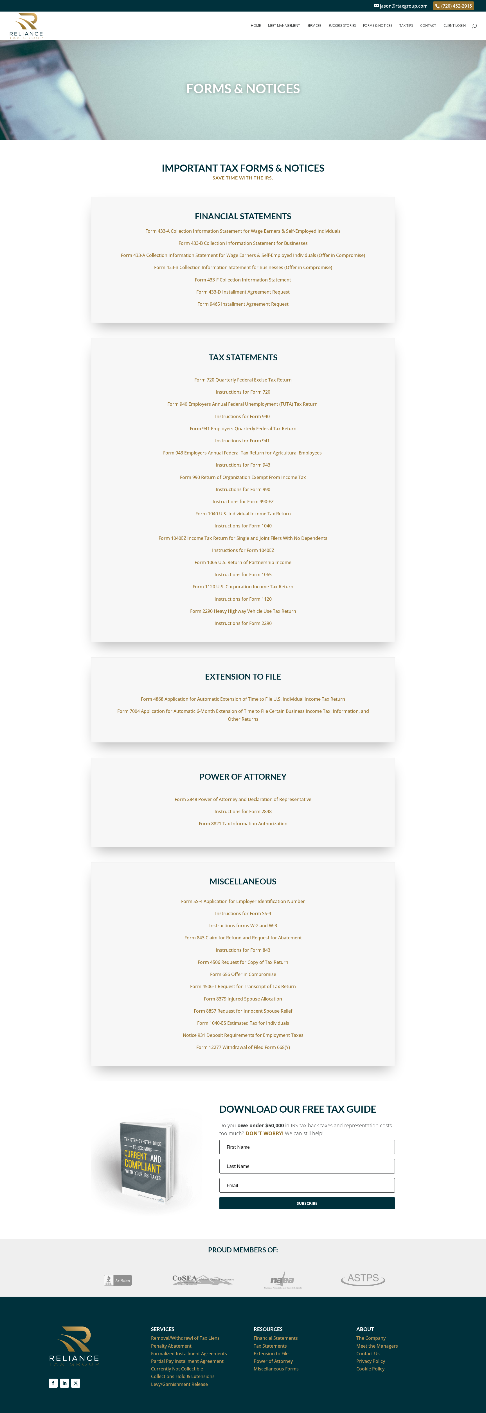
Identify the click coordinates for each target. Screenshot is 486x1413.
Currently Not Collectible (177, 1369)
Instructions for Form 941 (243, 441)
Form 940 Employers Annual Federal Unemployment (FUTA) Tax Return (243, 404)
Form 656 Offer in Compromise (243, 974)
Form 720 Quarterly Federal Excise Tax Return (243, 380)
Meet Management (284, 26)
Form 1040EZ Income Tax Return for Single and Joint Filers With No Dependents (243, 538)
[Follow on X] (75, 1383)
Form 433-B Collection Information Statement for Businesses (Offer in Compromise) (243, 267)
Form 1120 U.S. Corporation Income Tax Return (243, 587)
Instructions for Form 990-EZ (243, 501)
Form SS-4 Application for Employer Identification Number (243, 901)
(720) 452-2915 (456, 6)
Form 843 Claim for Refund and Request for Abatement (243, 938)
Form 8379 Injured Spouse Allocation (243, 999)
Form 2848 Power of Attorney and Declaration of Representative (243, 799)
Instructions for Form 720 (243, 392)
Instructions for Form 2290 (243, 623)
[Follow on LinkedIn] (64, 1383)
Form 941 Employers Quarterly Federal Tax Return (243, 428)
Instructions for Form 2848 (243, 811)
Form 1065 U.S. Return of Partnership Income (243, 562)
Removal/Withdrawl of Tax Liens (185, 1338)
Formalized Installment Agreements (189, 1353)
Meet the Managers (377, 1346)
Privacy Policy (370, 1361)
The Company (371, 1338)
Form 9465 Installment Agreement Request (243, 304)
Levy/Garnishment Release (179, 1384)
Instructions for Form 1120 (243, 599)
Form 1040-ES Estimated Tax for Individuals (243, 1023)
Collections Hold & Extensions (183, 1376)
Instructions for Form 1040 (243, 526)
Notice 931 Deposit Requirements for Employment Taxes (243, 1035)
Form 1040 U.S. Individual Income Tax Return (243, 514)
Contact (428, 26)
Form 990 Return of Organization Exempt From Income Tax (243, 477)
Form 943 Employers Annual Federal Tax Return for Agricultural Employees (243, 453)
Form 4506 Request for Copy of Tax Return (243, 962)
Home (256, 26)
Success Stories (342, 26)
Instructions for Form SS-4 (243, 913)
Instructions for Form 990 (243, 489)
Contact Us (368, 1353)
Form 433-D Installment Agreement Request (243, 292)
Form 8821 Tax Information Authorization (243, 823)
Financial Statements (276, 1338)
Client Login (455, 26)
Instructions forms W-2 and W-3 (243, 925)
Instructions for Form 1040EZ (243, 550)
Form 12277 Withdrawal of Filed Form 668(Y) (243, 1047)
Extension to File (271, 1353)
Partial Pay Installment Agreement (187, 1361)
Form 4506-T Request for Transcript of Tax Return (243, 986)
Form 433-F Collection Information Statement (243, 280)
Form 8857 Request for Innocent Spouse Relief (243, 1011)
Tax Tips (406, 26)
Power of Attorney (273, 1361)
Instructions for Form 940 (243, 416)
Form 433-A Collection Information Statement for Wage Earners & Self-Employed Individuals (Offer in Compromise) (243, 255)
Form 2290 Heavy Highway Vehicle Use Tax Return (243, 611)
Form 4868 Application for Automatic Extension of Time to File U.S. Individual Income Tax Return (243, 699)
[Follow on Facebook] (53, 1383)
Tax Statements (270, 1346)
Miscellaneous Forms (276, 1369)
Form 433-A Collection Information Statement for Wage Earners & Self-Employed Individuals (243, 231)
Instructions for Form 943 (243, 465)
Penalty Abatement (171, 1346)
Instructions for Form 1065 (243, 574)
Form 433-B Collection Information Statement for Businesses (243, 243)
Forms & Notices (377, 26)
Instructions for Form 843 (243, 950)
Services (314, 26)
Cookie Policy (370, 1369)
